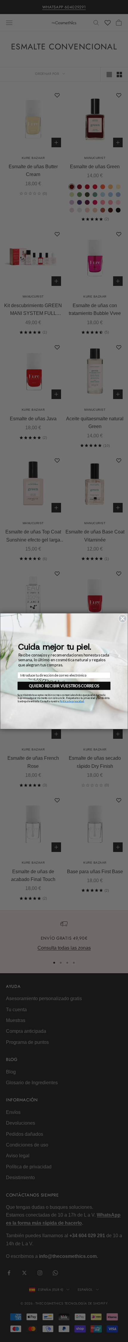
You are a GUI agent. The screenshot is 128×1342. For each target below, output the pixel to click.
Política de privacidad (72, 700)
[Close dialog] (122, 618)
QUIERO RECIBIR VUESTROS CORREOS (64, 685)
